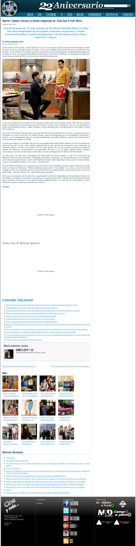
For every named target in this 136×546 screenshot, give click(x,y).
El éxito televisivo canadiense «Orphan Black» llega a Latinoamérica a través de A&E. (41, 332)
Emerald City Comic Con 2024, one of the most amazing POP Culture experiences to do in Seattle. (45, 487)
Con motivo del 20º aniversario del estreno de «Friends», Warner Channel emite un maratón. (43, 310)
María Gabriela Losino (16, 346)
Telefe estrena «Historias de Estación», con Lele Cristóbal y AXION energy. (36, 476)
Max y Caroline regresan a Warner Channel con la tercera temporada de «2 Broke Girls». (42, 305)
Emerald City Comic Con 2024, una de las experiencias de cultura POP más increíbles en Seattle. (45, 484)
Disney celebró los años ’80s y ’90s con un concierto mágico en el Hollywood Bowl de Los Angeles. (46, 479)
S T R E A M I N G (51, 15)
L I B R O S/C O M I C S (94, 15)
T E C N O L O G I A (127, 15)
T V (62, 15)
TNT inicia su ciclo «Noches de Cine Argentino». (71, 366)
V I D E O (69, 15)
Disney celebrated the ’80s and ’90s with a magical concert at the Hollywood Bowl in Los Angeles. (46, 481)
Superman (10, 458)
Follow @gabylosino (10, 44)
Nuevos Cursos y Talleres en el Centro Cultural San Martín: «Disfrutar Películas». (38, 493)
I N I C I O (30, 15)
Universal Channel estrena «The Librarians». (25, 340)
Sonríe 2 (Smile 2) (13, 468)
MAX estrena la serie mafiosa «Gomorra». (19, 366)
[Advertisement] (113, 34)
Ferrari (9, 490)
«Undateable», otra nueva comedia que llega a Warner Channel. (32, 308)
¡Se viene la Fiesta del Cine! (17, 461)
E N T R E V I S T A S (112, 15)
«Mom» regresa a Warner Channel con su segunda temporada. (31, 316)
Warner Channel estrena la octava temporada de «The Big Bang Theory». (35, 313)
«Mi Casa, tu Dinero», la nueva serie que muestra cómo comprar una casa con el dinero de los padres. (47, 329)
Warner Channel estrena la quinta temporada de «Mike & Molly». (32, 322)
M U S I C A (80, 15)
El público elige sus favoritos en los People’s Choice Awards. (30, 319)
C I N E (39, 15)
